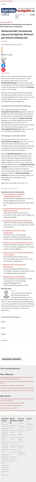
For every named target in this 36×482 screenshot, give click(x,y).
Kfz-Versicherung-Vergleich (21, 446)
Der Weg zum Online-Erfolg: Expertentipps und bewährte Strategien (17, 388)
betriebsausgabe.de (6, 22)
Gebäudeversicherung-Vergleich (21, 439)
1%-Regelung (13, 449)
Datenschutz (29, 427)
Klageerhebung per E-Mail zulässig (14, 277)
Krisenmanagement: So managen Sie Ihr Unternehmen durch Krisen (17, 390)
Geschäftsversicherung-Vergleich (22, 432)
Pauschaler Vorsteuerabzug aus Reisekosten (17, 220)
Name (3, 322)
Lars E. (5, 41)
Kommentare (5, 73)
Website (3, 334)
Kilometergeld (13, 442)
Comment (4, 340)
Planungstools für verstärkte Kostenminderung (12, 385)
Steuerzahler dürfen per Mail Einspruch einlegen (12, 403)
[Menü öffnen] (3, 14)
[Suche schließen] (16, 17)
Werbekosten (13, 435)
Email (3, 328)
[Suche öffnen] (7, 14)
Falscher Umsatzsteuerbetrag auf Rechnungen (18, 242)
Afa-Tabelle (20, 423)
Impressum (29, 429)
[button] (2, 47)
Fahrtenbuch (13, 457)
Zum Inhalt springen (6, 1)
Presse (28, 421)
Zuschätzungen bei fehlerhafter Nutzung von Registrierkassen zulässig (17, 410)
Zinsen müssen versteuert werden (8, 408)
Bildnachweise (29, 424)
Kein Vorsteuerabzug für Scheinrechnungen (11, 405)
